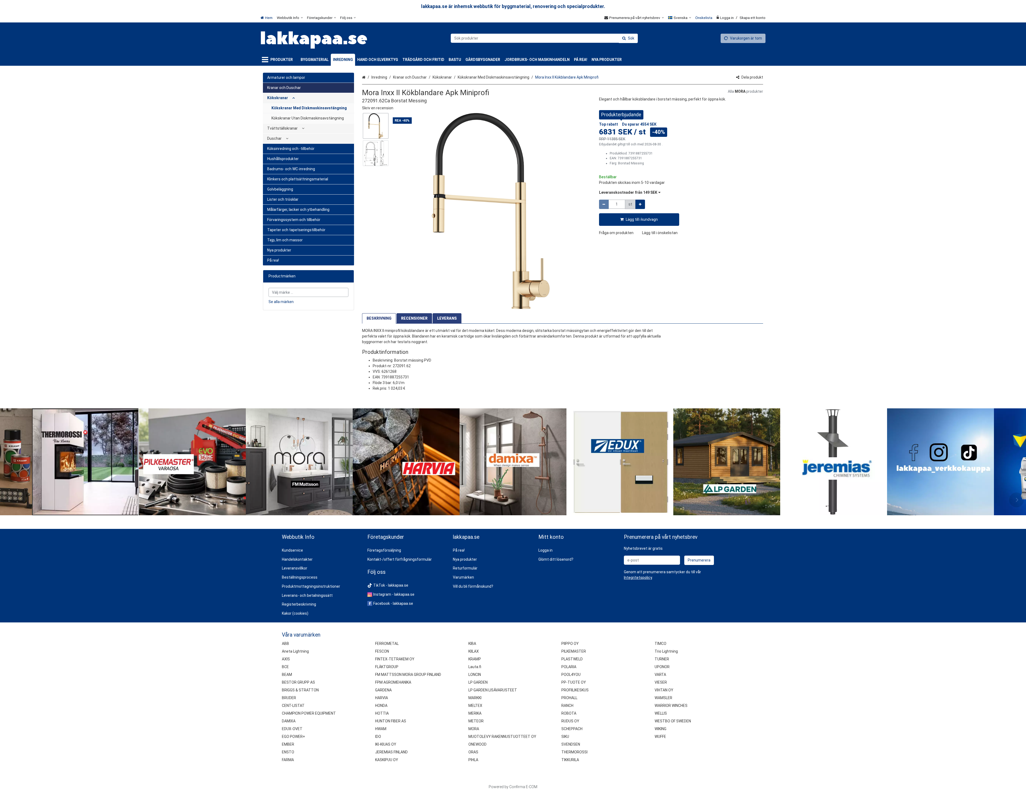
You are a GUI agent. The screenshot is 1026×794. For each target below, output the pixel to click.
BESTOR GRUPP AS (298, 682)
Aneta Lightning (295, 651)
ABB (285, 643)
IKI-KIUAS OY (385, 744)
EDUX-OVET (292, 729)
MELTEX (475, 705)
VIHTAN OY (664, 690)
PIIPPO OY (570, 643)
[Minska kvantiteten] (604, 204)
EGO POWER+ (293, 736)
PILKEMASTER (573, 651)
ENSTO (288, 752)
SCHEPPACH (571, 729)
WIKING (660, 729)
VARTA (660, 674)
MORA (473, 729)
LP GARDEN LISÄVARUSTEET (492, 690)
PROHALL (569, 698)
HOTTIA (382, 713)
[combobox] (544, 38)
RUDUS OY (570, 721)
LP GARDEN (478, 682)
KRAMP (474, 659)
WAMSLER (663, 698)
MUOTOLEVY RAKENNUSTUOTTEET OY (502, 736)
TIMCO (660, 643)
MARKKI (474, 698)
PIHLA (473, 760)
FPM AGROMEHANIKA (393, 682)
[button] (377, 108)
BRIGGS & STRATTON (300, 690)
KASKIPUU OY (386, 760)
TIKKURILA (570, 760)
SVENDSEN (570, 744)
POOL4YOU (571, 674)
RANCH (567, 705)
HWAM (380, 729)
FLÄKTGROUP (386, 667)
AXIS (286, 659)
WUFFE (660, 736)
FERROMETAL (387, 643)
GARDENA (383, 690)
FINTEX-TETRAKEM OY (394, 659)
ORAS (473, 752)
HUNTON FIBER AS (390, 721)
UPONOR (662, 667)
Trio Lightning (666, 651)
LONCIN (474, 674)
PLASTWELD (572, 659)
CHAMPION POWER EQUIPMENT (309, 713)
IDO (378, 736)
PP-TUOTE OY (573, 682)
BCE (285, 667)
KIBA (472, 643)
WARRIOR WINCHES (671, 705)
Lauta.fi (474, 667)
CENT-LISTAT (293, 705)
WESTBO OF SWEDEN (673, 721)
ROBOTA (568, 713)
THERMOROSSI (574, 752)
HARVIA (381, 698)
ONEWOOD (477, 744)
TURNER (662, 659)
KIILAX (473, 651)
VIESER (661, 682)
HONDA (381, 705)
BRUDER (289, 698)
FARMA (288, 760)
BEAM (287, 674)
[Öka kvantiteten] (640, 204)
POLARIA (568, 667)
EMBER (288, 744)
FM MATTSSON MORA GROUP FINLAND (408, 674)
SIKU (565, 736)
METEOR (476, 721)
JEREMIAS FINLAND (391, 752)
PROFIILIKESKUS (575, 690)
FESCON (382, 651)
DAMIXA (289, 721)
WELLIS (661, 713)
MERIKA (474, 713)
